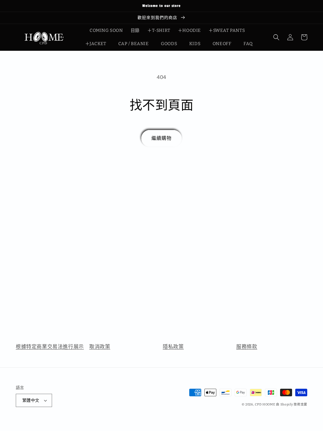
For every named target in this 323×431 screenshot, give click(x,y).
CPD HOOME (265, 404)
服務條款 (246, 347)
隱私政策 (173, 347)
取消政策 (99, 347)
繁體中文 (30, 400)
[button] (276, 37)
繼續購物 (161, 138)
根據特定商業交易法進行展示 (50, 347)
